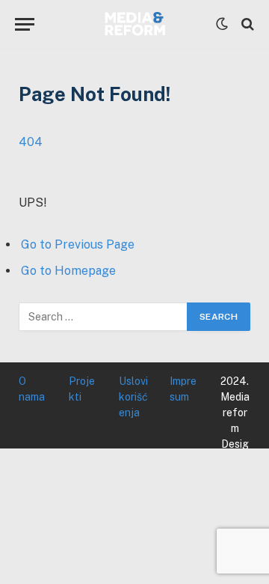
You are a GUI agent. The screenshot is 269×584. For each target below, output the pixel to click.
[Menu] (24, 24)
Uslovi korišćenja (133, 397)
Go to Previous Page (77, 244)
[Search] (246, 24)
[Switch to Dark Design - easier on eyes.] (222, 24)
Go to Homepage (68, 271)
